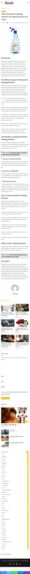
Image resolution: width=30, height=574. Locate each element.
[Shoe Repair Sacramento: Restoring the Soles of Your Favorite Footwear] (7, 338)
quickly (13, 186)
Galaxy (3, 546)
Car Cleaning (5, 501)
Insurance (4, 544)
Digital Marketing (5, 519)
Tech (3, 454)
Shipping (4, 539)
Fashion (3, 487)
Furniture (4, 535)
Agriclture (4, 532)
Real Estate (4, 499)
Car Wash (4, 530)
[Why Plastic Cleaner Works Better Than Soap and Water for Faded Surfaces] (7, 307)
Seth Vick (5, 22)
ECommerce (4, 537)
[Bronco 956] (5, 432)
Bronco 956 (12, 430)
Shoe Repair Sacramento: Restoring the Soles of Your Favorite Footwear (6, 345)
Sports (3, 508)
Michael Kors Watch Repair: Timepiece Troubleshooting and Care (22, 314)
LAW (3, 514)
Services (8, 8)
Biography (4, 463)
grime (25, 63)
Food (3, 503)
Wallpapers (4, 456)
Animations (4, 492)
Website (3, 386)
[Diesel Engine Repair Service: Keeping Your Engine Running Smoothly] (7, 323)
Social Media (5, 485)
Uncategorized (5, 481)
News (3, 467)
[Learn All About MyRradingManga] (5, 444)
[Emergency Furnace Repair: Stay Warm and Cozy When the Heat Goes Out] (22, 338)
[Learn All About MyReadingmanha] (5, 438)
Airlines (3, 523)
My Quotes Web (24, 560)
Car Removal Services (7, 541)
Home (3, 8)
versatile (3, 100)
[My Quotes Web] (9, 2)
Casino (3, 526)
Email (2, 381)
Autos (3, 469)
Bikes (3, 521)
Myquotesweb (5, 451)
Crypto (3, 512)
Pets (3, 505)
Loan (3, 474)
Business (4, 465)
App (3, 478)
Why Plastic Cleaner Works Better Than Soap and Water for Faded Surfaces (7, 314)
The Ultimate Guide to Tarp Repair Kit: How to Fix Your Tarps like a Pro (22, 329)
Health (3, 476)
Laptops (4, 496)
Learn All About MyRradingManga (16, 442)
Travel (3, 548)
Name (2, 376)
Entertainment (5, 483)
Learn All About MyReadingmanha (16, 436)
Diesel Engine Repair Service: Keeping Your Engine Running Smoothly (7, 329)
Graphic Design (5, 510)
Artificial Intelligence (6, 490)
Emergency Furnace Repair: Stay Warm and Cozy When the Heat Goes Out (22, 345)
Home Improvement (6, 494)
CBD (3, 517)
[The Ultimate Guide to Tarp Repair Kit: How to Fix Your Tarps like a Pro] (22, 323)
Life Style (4, 472)
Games (3, 458)
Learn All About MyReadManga (9, 425)
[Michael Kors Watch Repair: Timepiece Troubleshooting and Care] (22, 307)
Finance (4, 528)
